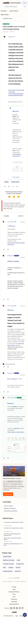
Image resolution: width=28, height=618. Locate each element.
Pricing (14, 587)
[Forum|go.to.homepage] (11, 3)
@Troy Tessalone (14, 261)
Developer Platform (14, 592)
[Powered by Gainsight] (14, 578)
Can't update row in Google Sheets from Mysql (13, 528)
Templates (14, 601)
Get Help (3, 11)
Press (14, 594)
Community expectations (10, 511)
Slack (4, 567)
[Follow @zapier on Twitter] (20, 608)
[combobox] (14, 6)
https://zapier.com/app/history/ (15, 432)
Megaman (10, 36)
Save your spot (8, 494)
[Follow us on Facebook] (11, 608)
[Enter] (2, 6)
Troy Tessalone (11, 221)
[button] (24, 2)
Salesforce (18, 571)
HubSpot (11, 567)
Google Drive (20, 564)
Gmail (18, 560)
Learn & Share (13, 11)
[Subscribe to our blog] (17, 608)
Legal (16, 615)
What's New (4, 14)
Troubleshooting (7, 18)
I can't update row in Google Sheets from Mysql (13, 522)
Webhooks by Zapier (8, 560)
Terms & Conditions (7, 581)
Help (14, 589)
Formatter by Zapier (8, 564)
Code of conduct (8, 506)
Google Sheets (15, 182)
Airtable (18, 567)
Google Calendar (7, 571)
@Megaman (15, 111)
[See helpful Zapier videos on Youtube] (22, 608)
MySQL (7, 182)
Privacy (21, 615)
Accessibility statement (20, 581)
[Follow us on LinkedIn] (14, 608)
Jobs (14, 596)
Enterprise (14, 599)
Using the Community (9, 508)
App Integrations (14, 604)
